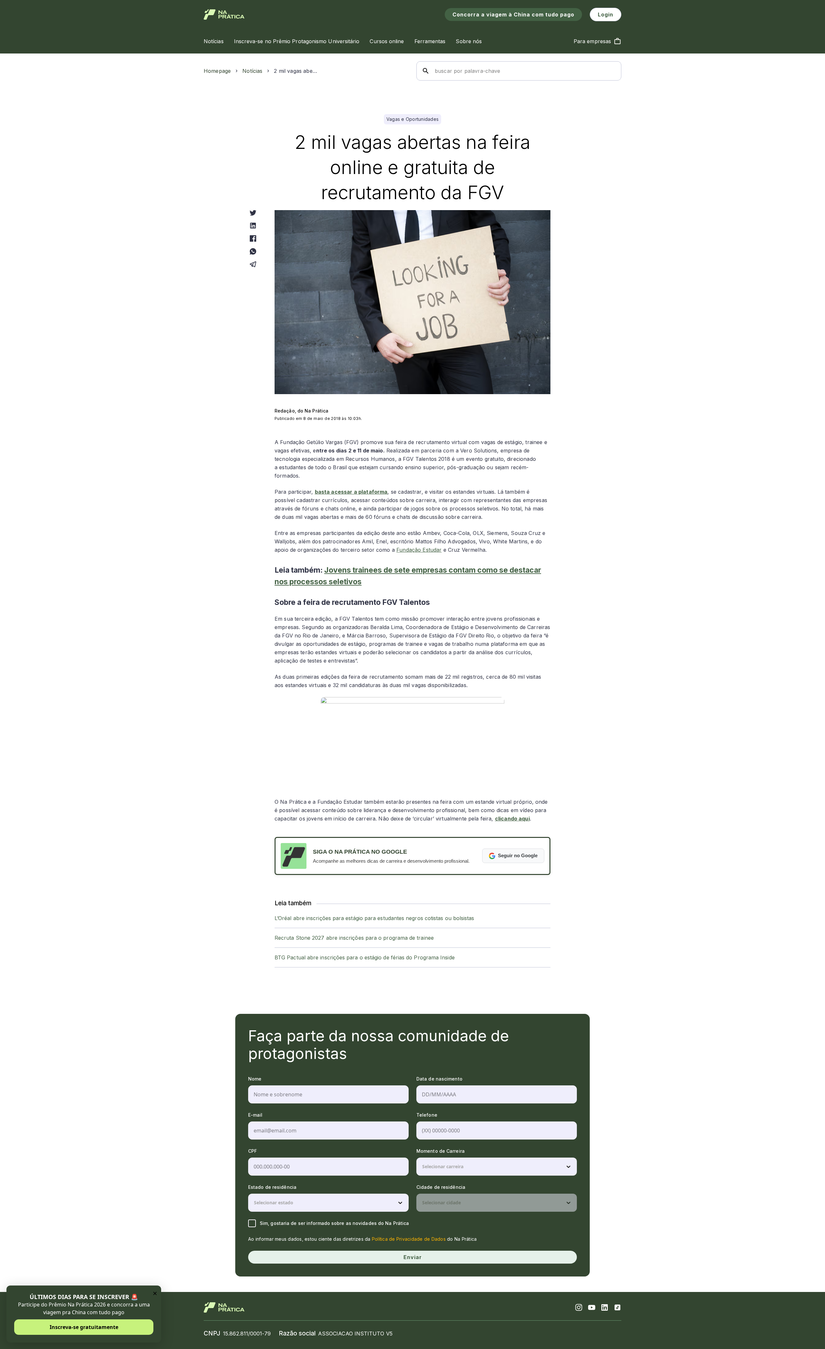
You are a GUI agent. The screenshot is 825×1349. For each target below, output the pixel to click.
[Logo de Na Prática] (224, 14)
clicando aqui (512, 818)
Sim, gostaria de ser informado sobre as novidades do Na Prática (334, 1223)
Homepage (217, 71)
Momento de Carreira (440, 1151)
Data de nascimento (439, 1079)
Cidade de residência (440, 1187)
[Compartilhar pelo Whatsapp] (253, 251)
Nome (254, 1079)
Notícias (252, 71)
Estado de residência (272, 1187)
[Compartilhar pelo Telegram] (253, 264)
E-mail (255, 1115)
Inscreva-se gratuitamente (84, 1327)
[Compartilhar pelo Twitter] (253, 213)
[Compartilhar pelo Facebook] (253, 238)
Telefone (426, 1115)
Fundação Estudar (419, 550)
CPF (252, 1151)
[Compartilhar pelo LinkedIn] (253, 225)
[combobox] (422, 1166)
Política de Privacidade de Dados (409, 1239)
